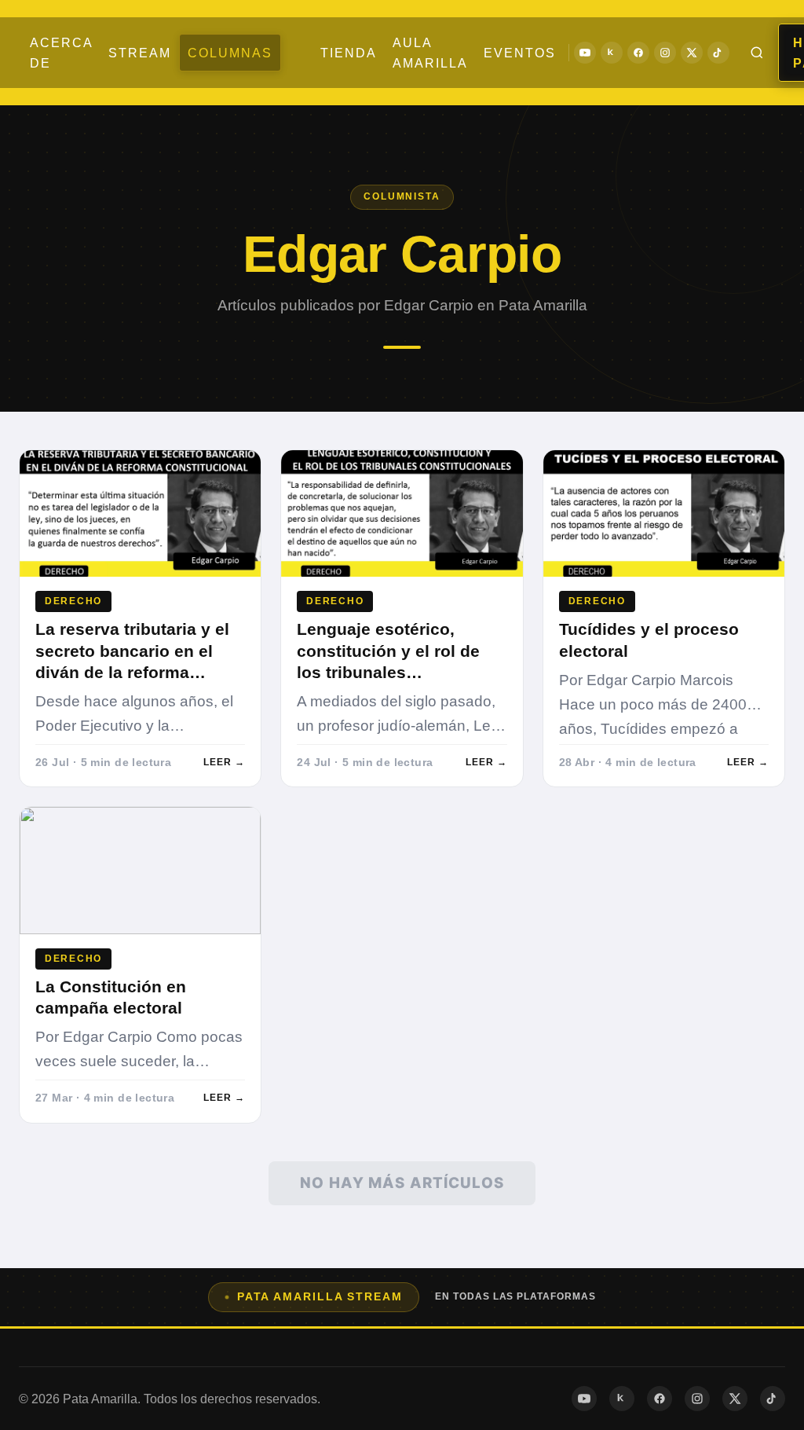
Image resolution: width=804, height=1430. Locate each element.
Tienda (348, 53)
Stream (139, 53)
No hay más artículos (402, 1183)
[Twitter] (692, 53)
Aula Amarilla (430, 52)
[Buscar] (757, 53)
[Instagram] (665, 53)
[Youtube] (585, 53)
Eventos (520, 53)
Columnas (230, 53)
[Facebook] (638, 53)
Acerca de (61, 52)
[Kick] (612, 53)
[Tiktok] (718, 53)
